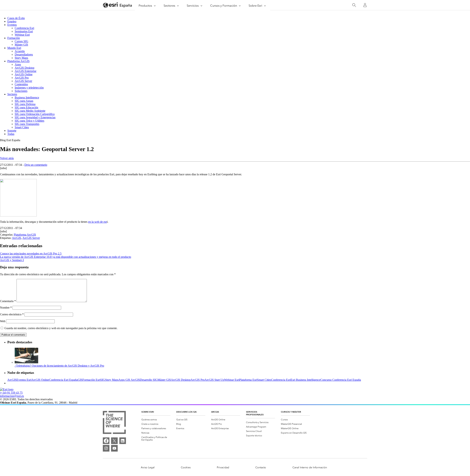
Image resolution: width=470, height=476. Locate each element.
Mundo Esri (14, 47)
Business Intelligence (27, 97)
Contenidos (21, 84)
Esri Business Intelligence (305, 379)
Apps (18, 64)
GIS (80, 379)
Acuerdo (20, 51)
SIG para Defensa (25, 104)
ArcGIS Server (23, 81)
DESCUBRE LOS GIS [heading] (186, 411)
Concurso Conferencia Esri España (340, 379)
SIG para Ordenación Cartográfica (35, 114)
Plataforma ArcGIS (18, 61)
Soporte (11, 130)
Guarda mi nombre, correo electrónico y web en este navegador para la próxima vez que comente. (61, 328)
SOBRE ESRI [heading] (147, 411)
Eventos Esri (24, 379)
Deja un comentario (35, 164)
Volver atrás (7, 158)
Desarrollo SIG (149, 379)
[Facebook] (106, 440)
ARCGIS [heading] (215, 411)
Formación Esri (91, 379)
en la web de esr (97, 221)
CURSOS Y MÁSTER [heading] (291, 411)
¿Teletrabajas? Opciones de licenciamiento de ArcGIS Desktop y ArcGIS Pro (59, 365)
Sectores (12, 94)
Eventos (12, 24)
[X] (114, 440)
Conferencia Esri (24, 28)
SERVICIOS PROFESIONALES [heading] (255, 413)
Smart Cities (22, 127)
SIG (102, 379)
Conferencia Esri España (63, 379)
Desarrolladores (24, 54)
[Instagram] (106, 448)
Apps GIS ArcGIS (129, 379)
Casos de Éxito (16, 18)
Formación (13, 38)
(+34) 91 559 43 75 (11, 392)
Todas (10, 133)
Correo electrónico (12, 314)
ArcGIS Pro (22, 77)
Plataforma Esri (248, 379)
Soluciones (21, 90)
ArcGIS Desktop (24, 67)
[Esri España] (117, 5)
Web (2, 321)
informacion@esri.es (12, 396)
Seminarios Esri (24, 31)
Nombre (6, 307)
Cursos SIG (21, 41)
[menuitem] (155, 419)
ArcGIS (16, 237)
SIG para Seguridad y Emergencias (35, 117)
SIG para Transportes (27, 124)
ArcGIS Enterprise (25, 71)
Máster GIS (21, 44)
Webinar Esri (22, 34)
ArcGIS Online (23, 74)
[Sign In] (365, 5)
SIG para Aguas (24, 100)
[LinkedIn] (122, 440)
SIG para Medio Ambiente (30, 110)
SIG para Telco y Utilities (29, 120)
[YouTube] (114, 448)
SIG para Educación (26, 107)
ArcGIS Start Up (214, 379)
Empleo (11, 21)
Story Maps (21, 57)
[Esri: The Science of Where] (114, 423)
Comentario (8, 301)
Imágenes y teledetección (29, 87)
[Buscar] (354, 5)
